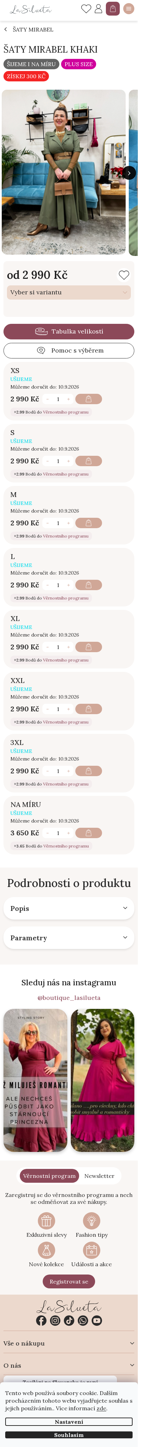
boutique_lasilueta (55, 1320)
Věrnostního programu (66, 412)
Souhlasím (69, 1434)
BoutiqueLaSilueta (41, 1320)
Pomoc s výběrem (77, 350)
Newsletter (99, 1175)
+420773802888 (83, 1320)
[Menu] (128, 8)
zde (101, 1408)
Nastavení (69, 1421)
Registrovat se (69, 1281)
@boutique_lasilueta (69, 998)
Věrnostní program (49, 1175)
